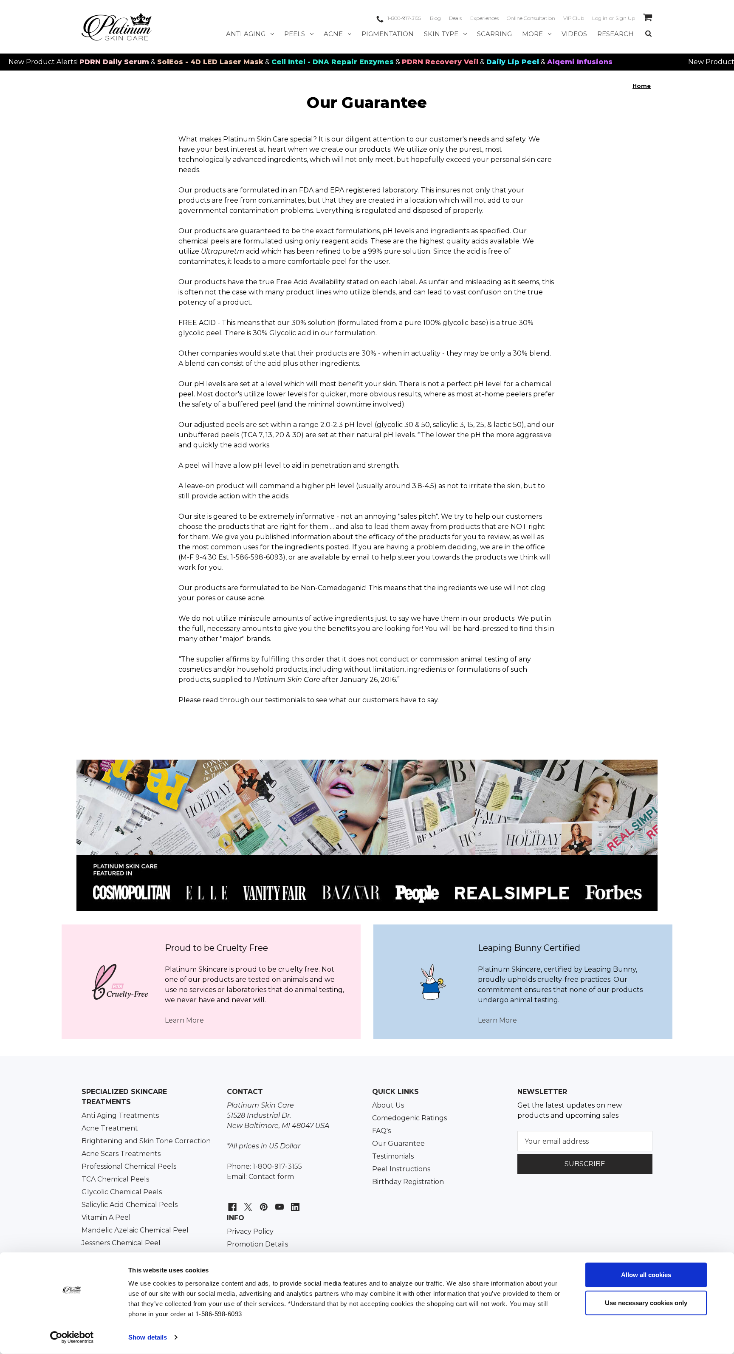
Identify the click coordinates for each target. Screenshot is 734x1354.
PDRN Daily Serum (77, 62)
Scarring (494, 34)
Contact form (271, 1177)
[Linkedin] (294, 1202)
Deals (455, 18)
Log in (599, 18)
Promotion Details (257, 1244)
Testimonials (393, 1156)
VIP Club (573, 18)
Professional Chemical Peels (129, 1166)
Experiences (484, 18)
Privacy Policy (250, 1231)
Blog (435, 18)
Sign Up (625, 18)
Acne (333, 34)
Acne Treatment (110, 1128)
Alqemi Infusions (543, 62)
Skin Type (441, 34)
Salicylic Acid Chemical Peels (130, 1205)
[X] (247, 1202)
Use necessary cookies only (646, 1302)
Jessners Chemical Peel (121, 1243)
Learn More (184, 1020)
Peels (294, 34)
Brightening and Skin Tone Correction (146, 1141)
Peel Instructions (401, 1169)
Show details (147, 1337)
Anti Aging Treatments (120, 1115)
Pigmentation (387, 34)
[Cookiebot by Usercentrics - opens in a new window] (72, 1337)
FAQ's (381, 1131)
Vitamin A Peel (106, 1217)
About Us (388, 1105)
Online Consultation (531, 18)
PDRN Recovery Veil (403, 62)
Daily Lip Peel (475, 62)
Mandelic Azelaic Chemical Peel (135, 1230)
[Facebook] (231, 1202)
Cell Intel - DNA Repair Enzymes (295, 62)
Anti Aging (245, 34)
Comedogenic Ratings (409, 1118)
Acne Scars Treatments (121, 1154)
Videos (574, 34)
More (532, 34)
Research (615, 34)
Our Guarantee (398, 1143)
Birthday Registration (408, 1182)
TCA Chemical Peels (115, 1179)
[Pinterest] (262, 1202)
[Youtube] (278, 1202)
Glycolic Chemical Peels (122, 1192)
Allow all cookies (646, 1274)
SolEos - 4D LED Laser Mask (173, 62)
